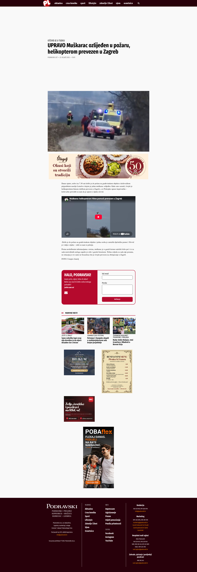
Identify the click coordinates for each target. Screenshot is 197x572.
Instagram (109, 537)
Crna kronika (71, 3)
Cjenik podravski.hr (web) (140, 528)
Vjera (118, 3)
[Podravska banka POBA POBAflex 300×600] (98, 487)
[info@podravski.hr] (66, 292)
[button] (138, 3)
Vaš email (105, 274)
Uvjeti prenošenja (112, 520)
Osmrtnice (128, 3)
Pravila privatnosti (113, 523)
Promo (108, 516)
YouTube (109, 540)
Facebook (109, 533)
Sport (82, 3)
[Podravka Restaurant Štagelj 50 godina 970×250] (98, 178)
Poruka (104, 283)
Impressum (110, 508)
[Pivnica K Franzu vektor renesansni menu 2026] (117, 392)
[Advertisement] (98, 23)
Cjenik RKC (140, 530)
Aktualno (58, 3)
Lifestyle (92, 3)
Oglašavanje (110, 512)
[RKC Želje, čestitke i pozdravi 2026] (79, 421)
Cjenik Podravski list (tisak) (140, 525)
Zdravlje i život (106, 3)
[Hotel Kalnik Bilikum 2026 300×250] (79, 374)
